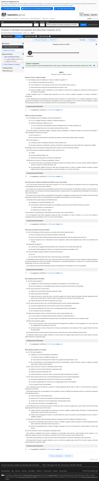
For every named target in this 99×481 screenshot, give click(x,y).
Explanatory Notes (30, 36)
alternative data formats (29, 465)
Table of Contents (8, 36)
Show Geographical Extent (11, 56)
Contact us (39, 471)
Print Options (92, 40)
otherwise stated (52, 475)
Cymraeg (95, 18)
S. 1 (30, 110)
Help (12, 471)
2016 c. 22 (26, 33)
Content (19, 36)
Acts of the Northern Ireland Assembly (11, 33)
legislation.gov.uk (14, 13)
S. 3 (30, 224)
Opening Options (7, 68)
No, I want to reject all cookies (65, 8)
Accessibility (31, 471)
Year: (35, 22)
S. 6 (30, 449)
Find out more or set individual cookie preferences (37, 8)
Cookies (55, 471)
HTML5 (44, 465)
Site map (24, 471)
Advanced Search (93, 25)
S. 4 (30, 273)
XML (59, 465)
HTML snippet (50, 465)
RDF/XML (79, 465)
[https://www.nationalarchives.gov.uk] (88, 13)
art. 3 (61, 110)
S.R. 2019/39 (49, 110)
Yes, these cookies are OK (11, 8)
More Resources (43, 36)
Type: (47, 22)
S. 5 (30, 344)
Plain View (82, 40)
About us (17, 471)
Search (83, 24)
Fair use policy (63, 471)
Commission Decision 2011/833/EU (27, 477)
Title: (2, 22)
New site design (5, 471)
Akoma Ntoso (65, 465)
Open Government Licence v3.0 (31, 475)
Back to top (94, 459)
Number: (42, 22)
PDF (56, 465)
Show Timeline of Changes (12, 64)
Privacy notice (48, 471)
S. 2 (30, 176)
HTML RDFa (73, 465)
